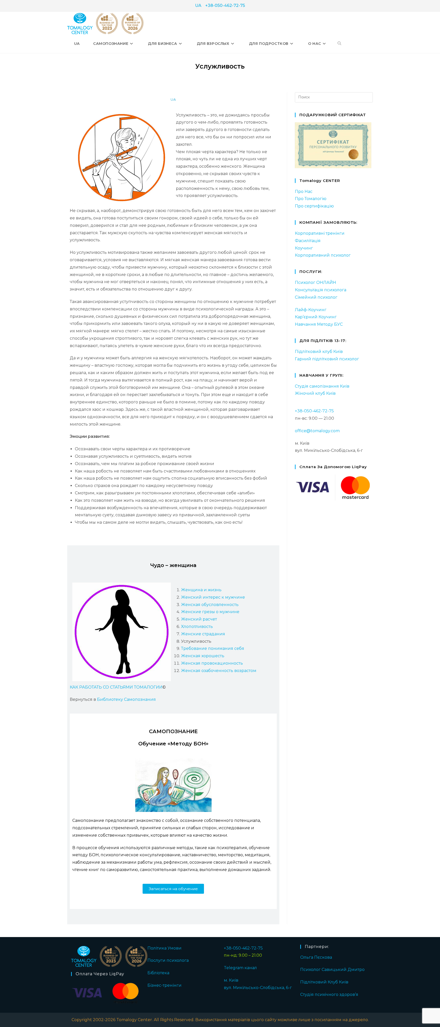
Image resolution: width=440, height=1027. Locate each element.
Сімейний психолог (316, 297)
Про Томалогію (310, 198)
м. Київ (231, 980)
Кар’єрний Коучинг (316, 316)
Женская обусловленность (210, 604)
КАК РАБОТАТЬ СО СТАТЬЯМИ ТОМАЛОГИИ (116, 687)
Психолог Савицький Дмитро (332, 969)
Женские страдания (203, 633)
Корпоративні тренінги (320, 233)
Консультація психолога (320, 289)
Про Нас (303, 191)
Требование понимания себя (212, 648)
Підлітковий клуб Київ (319, 351)
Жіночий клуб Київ (315, 393)
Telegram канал (240, 967)
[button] (173, 889)
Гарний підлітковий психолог (327, 359)
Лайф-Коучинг (310, 309)
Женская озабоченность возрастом (218, 670)
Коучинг (304, 248)
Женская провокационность (212, 663)
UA (198, 5)
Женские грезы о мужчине (210, 611)
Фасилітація (308, 240)
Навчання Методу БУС (319, 324)
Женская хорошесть (202, 655)
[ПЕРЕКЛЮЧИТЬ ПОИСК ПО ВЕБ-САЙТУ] (339, 43)
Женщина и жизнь (201, 589)
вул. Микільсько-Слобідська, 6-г (258, 987)
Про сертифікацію (314, 206)
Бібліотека (158, 972)
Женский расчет (199, 619)
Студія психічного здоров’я (329, 994)
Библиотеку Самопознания (126, 699)
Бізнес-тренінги (164, 985)
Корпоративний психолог (323, 255)
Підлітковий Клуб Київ (324, 982)
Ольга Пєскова (316, 957)
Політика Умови (164, 948)
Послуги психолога (168, 960)
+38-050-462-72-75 (225, 5)
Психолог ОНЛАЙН (315, 282)
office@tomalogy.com (317, 430)
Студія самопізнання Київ (322, 386)
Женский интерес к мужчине (213, 597)
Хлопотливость (197, 626)
